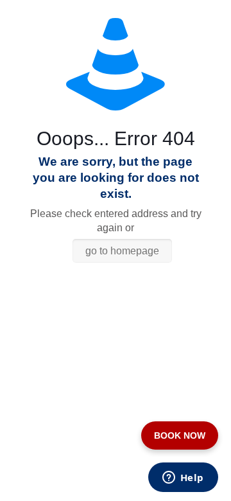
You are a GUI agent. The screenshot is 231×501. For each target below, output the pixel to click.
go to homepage (122, 250)
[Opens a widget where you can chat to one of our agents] (183, 478)
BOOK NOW (179, 435)
